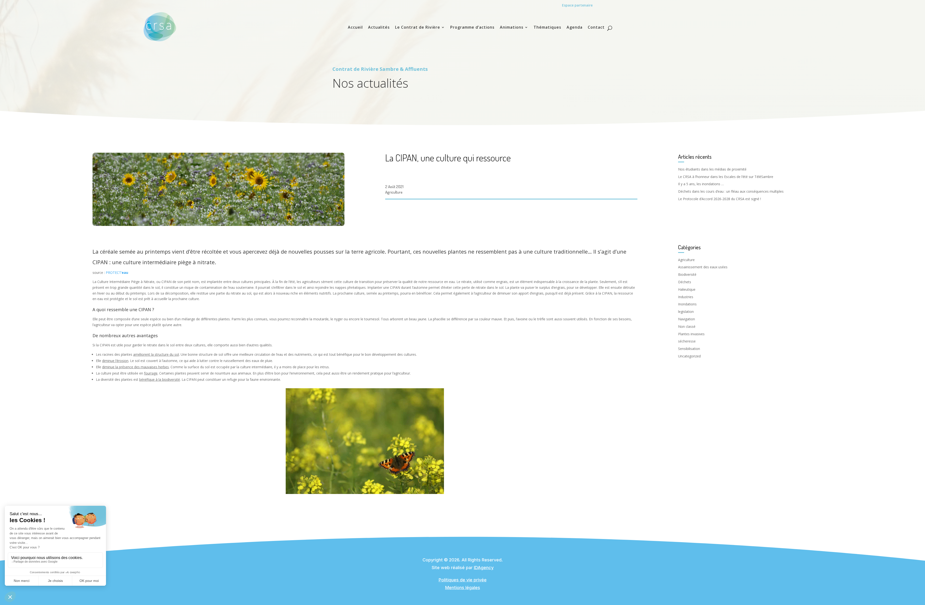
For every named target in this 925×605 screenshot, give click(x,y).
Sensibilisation (689, 348)
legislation (686, 311)
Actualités (379, 28)
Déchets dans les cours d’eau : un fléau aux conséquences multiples (731, 191)
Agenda (574, 28)
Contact (596, 28)
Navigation (686, 319)
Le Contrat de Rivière (417, 28)
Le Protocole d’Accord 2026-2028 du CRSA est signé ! (719, 199)
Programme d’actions (472, 28)
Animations (511, 28)
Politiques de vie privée (463, 579)
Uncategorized (689, 356)
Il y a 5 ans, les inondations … (701, 184)
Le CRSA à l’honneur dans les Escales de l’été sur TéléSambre (725, 176)
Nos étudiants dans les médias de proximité (712, 169)
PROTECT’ (117, 272)
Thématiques (547, 28)
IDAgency (484, 567)
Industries (685, 297)
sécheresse (687, 341)
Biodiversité (687, 274)
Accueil (355, 28)
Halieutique (686, 289)
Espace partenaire (577, 5)
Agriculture (394, 192)
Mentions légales (462, 587)
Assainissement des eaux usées (702, 267)
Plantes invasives (691, 334)
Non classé (686, 326)
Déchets (684, 282)
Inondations (687, 304)
